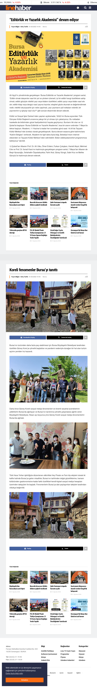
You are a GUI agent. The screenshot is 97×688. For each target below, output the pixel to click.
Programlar (65, 654)
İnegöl (75, 197)
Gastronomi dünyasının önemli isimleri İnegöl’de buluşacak (79, 204)
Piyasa (63, 657)
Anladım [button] (24, 680)
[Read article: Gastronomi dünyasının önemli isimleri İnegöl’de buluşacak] (80, 193)
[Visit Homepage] (18, 7)
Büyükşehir (15, 197)
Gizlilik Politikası (47, 651)
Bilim (48, 675)
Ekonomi (82, 651)
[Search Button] (85, 7)
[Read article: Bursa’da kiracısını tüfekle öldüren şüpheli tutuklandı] (39, 193)
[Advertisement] (48, 174)
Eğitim (78, 673)
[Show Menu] (90, 7)
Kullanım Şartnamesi (49, 654)
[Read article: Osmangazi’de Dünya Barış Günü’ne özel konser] (80, 221)
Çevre (61, 673)
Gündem (82, 660)
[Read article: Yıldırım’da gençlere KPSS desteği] (18, 221)
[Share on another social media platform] (86, 87)
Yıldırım (14, 225)
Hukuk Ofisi (45, 660)
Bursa (45, 27)
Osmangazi (76, 225)
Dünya (81, 657)
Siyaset (81, 654)
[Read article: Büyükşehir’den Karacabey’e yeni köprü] (18, 193)
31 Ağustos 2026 (15, 208)
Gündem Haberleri (67, 660)
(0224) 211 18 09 (15, 660)
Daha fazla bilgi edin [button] (14, 673)
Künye (43, 657)
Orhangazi (35, 225)
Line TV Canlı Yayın (68, 651)
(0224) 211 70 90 (15, 657)
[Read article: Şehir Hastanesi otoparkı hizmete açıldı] (59, 193)
